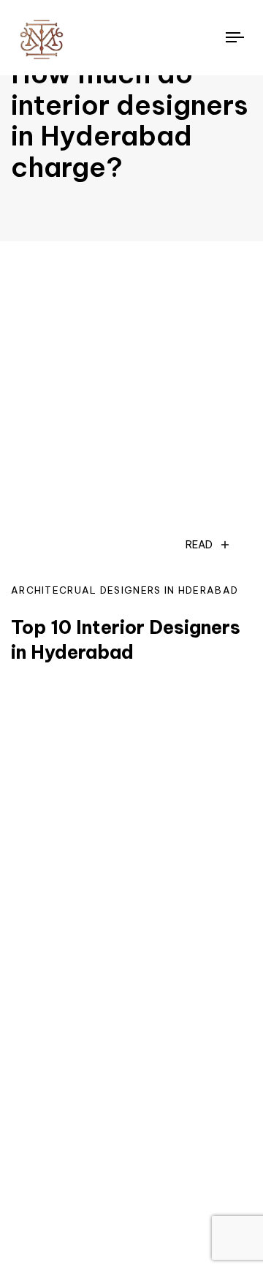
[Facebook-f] (90, 1176)
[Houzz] (144, 1176)
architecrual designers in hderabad (124, 590)
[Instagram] (36, 1176)
